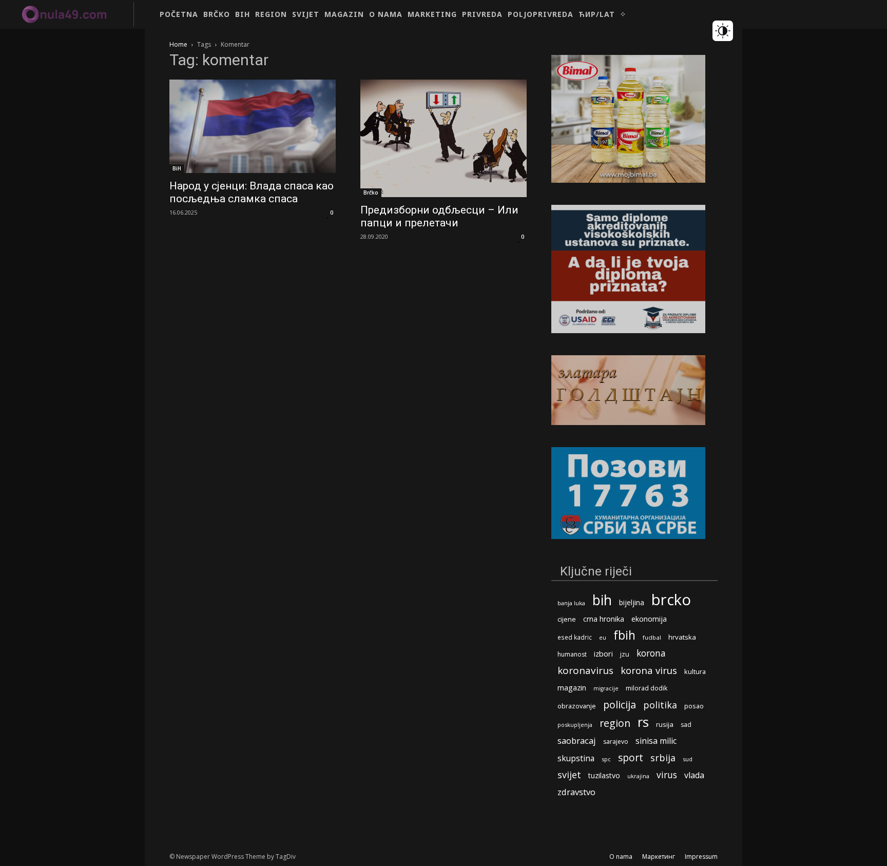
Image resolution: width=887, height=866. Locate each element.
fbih (624, 635)
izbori (603, 654)
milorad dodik (646, 688)
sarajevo (615, 741)
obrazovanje (576, 705)
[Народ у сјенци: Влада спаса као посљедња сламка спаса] (252, 126)
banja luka (571, 603)
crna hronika (603, 619)
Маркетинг (658, 856)
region (615, 723)
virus (667, 774)
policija (619, 704)
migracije (606, 688)
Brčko (370, 192)
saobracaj (576, 740)
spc (606, 759)
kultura (695, 671)
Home (178, 44)
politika (660, 705)
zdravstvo (576, 791)
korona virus (649, 670)
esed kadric (574, 637)
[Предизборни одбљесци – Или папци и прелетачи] (443, 138)
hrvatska (682, 637)
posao (694, 705)
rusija (664, 724)
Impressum (701, 856)
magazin (571, 687)
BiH (176, 168)
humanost (572, 654)
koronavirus (585, 670)
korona (651, 653)
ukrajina (638, 776)
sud (687, 759)
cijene (566, 619)
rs (643, 722)
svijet (569, 774)
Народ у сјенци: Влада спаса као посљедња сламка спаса (251, 192)
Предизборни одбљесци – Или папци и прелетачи (439, 216)
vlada (694, 775)
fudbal (652, 637)
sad (686, 724)
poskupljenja (574, 724)
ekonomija (649, 619)
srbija (663, 758)
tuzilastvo (604, 775)
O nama (620, 856)
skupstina (575, 758)
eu (602, 637)
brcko (671, 599)
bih (602, 599)
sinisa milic (656, 741)
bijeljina (631, 602)
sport (630, 757)
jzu (624, 654)
